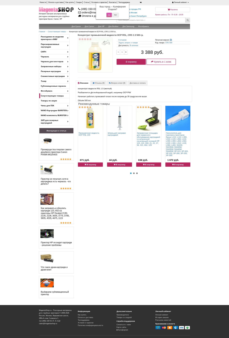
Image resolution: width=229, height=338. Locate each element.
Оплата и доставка (55, 2)
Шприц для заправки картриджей (117, 134)
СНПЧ (43, 52)
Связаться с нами (123, 325)
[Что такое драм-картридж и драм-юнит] (47, 258)
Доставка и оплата (138, 83)
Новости (43, 2)
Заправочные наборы (51, 66)
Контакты (112, 2)
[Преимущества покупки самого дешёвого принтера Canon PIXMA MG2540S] (47, 140)
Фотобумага (46, 91)
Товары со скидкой (124, 317)
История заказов (162, 317)
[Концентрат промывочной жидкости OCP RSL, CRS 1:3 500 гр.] (95, 55)
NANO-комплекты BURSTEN (54, 115)
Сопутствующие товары (57, 32)
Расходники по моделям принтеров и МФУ (52, 38)
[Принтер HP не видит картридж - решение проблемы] (47, 233)
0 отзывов (122, 40)
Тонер (43, 81)
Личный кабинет (161, 315)
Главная (42, 32)
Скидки (79, 2)
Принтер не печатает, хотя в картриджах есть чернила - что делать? (56, 181)
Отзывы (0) (99, 83)
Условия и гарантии (99, 2)
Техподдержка (124, 2)
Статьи (86, 2)
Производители (122, 315)
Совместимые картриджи (53, 76)
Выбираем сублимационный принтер (55, 293)
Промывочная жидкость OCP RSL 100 (89, 134)
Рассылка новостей (163, 320)
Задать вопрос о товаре (128, 43)
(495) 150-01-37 (90, 9)
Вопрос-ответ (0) (118, 83)
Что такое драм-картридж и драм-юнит (54, 268)
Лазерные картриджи (51, 71)
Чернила (45, 57)
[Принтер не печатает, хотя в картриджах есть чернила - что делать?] (47, 170)
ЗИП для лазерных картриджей (49, 121)
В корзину (131, 61)
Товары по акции (49, 101)
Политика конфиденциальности (90, 325)
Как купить (69, 2)
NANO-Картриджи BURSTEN (54, 110)
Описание (83, 83)
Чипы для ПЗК (47, 106)
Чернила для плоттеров (52, 61)
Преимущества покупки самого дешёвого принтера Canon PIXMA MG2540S (56, 152)
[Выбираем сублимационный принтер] (47, 283)
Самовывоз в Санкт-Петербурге (132, 16)
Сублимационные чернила (53, 86)
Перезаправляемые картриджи (50, 45)
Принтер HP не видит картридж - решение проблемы (56, 243)
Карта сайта (121, 327)
